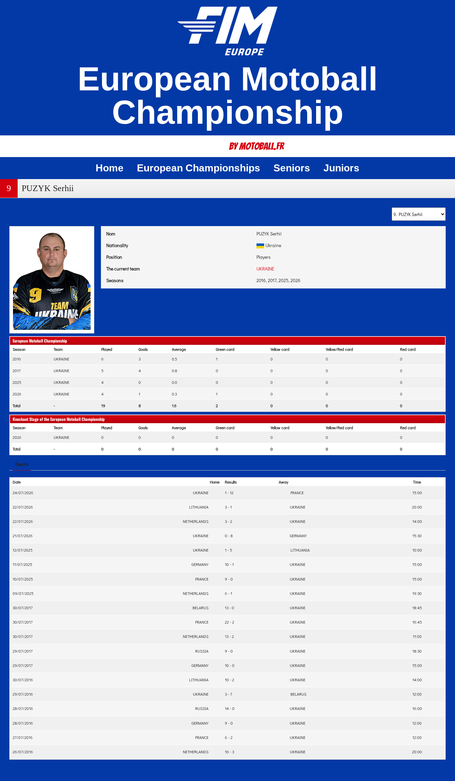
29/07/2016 (23, 694)
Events (21, 464)
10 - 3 (229, 751)
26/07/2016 (23, 751)
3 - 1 (228, 507)
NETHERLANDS (196, 521)
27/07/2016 (23, 737)
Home (110, 167)
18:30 (417, 651)
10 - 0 (229, 665)
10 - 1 (229, 564)
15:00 (417, 492)
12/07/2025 (23, 550)
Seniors (291, 167)
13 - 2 (229, 636)
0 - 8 (229, 535)
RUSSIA (202, 651)
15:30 (417, 535)
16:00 (417, 708)
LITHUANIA (199, 507)
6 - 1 (228, 593)
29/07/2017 (23, 651)
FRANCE (296, 492)
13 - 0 (229, 607)
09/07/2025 (23, 593)
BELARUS (201, 607)
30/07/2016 (23, 679)
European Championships (198, 167)
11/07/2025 (22, 564)
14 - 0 (229, 708)
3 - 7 (228, 694)
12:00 (417, 694)
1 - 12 (229, 492)
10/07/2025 (23, 579)
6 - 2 (228, 737)
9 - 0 (229, 579)
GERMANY (298, 535)
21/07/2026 (23, 535)
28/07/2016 (23, 708)
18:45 (417, 607)
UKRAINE (265, 268)
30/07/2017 (23, 607)
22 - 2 (229, 622)
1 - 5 (228, 550)
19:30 (417, 593)
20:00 (417, 507)
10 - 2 (229, 679)
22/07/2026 (23, 507)
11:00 (417, 636)
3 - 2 (228, 521)
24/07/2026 (23, 492)
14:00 (417, 521)
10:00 (417, 550)
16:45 (417, 622)
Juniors (341, 167)
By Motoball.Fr (256, 146)
